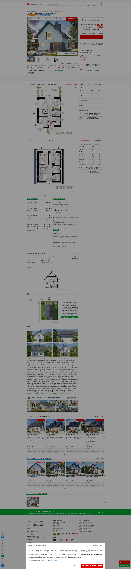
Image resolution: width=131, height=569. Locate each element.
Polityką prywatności (54, 560)
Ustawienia (76, 565)
